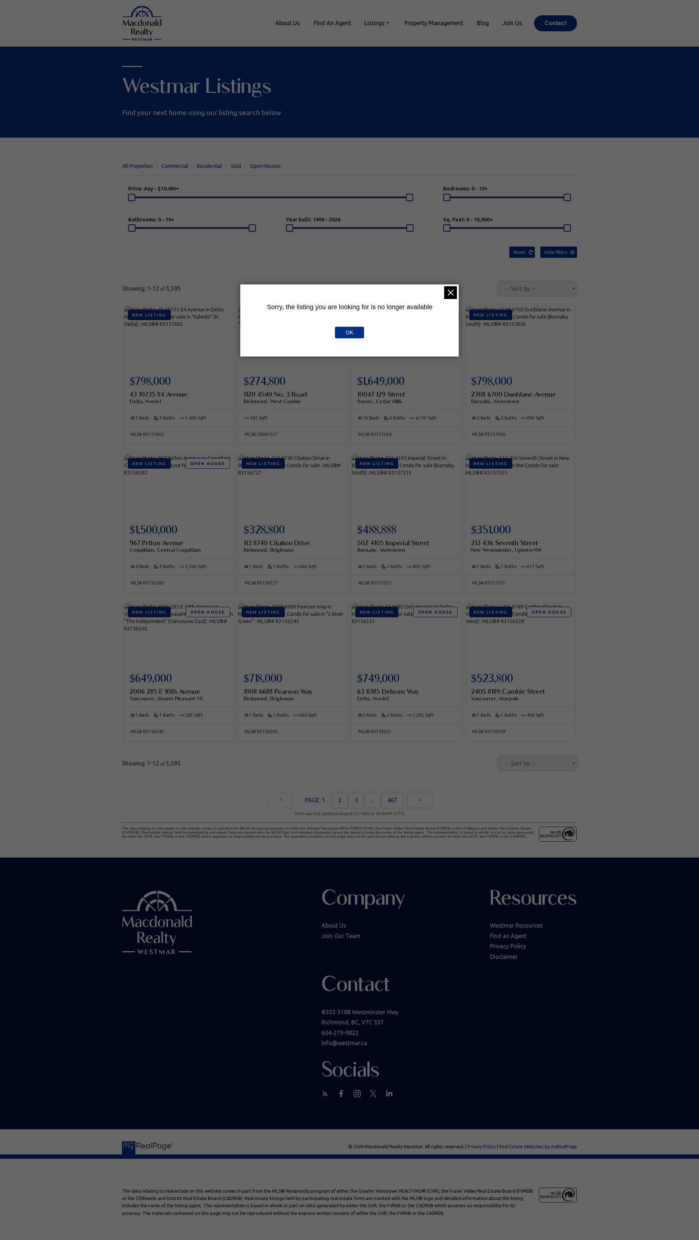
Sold (236, 166)
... (372, 800)
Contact (555, 23)
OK (349, 332)
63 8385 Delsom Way (388, 694)
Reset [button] (519, 252)
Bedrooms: (465, 189)
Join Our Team (340, 936)
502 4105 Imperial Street (393, 546)
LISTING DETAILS (179, 392)
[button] (555, 23)
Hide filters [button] (556, 252)
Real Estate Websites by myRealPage (538, 1146)
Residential (209, 166)
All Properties (137, 166)
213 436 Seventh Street (506, 546)
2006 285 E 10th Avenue (166, 694)
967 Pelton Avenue (165, 546)
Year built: (313, 220)
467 (392, 800)
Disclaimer (504, 956)
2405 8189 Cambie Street (508, 694)
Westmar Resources (516, 925)
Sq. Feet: (468, 220)
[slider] (131, 197)
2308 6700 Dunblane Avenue (513, 397)
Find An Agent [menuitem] (332, 23)
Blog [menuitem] (483, 23)
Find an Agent (508, 936)
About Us (333, 925)
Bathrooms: (151, 220)
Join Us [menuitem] (512, 23)
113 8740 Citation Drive (277, 546)
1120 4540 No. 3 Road (275, 397)
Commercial (175, 166)
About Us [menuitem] (287, 23)
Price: (153, 189)
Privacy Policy (508, 946)
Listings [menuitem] (374, 23)
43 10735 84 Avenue (158, 397)
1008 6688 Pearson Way (278, 694)
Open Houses (265, 166)
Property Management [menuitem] (433, 23)
